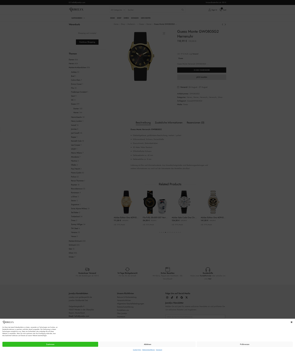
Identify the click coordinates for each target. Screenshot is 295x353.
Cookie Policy (137, 350)
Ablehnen (147, 344)
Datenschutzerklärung (148, 350)
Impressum (159, 350)
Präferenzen (244, 344)
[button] (291, 322)
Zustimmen (50, 344)
